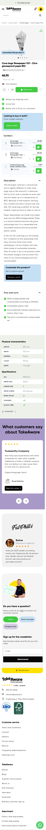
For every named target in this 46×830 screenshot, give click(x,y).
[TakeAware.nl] (16, 9)
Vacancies (6, 797)
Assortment (13, 23)
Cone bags (24, 23)
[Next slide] (26, 501)
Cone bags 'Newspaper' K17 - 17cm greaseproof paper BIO (17, 142)
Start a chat (12, 126)
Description (10, 180)
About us (6, 783)
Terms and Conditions (11, 728)
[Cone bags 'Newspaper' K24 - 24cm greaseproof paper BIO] (6, 155)
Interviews (6, 792)
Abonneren (22, 659)
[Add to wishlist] (41, 89)
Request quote (14, 277)
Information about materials (14, 826)
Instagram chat (10, 626)
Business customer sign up (13, 802)
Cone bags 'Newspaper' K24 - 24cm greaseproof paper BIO (17, 154)
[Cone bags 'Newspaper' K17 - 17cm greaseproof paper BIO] (6, 143)
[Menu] (3, 9)
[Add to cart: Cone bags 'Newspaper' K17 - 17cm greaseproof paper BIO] (39, 147)
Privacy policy (8, 741)
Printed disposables (10, 821)
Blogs (4, 774)
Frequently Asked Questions (14, 750)
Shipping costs (8, 755)
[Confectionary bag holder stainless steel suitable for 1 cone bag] (6, 167)
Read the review (12, 488)
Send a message (27, 619)
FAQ (21, 611)
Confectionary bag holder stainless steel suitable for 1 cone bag (18, 166)
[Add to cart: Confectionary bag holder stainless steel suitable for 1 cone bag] (39, 170)
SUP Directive (8, 788)
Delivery (5, 737)
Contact (5, 732)
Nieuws (5, 770)
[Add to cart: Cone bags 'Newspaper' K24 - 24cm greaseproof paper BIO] (39, 159)
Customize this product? (13, 52)
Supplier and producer (11, 779)
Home (4, 23)
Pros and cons (11, 292)
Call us (10, 619)
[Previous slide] (19, 501)
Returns (5, 746)
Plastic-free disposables (12, 816)
